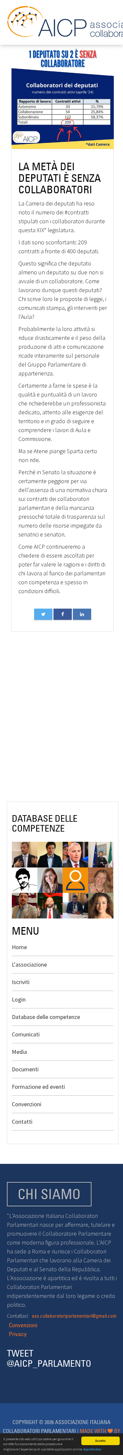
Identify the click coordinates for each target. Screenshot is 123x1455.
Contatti (22, 1121)
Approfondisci (92, 1449)
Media (19, 1052)
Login (19, 999)
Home (19, 947)
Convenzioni (26, 1104)
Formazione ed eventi (38, 1086)
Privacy (18, 1334)
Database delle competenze (46, 1017)
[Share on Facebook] (62, 614)
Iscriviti (21, 982)
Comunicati (26, 1034)
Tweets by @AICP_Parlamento (35, 1380)
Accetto (100, 1441)
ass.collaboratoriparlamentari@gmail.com (74, 1316)
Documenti (25, 1069)
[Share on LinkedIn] (82, 614)
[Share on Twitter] (43, 614)
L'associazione (29, 964)
